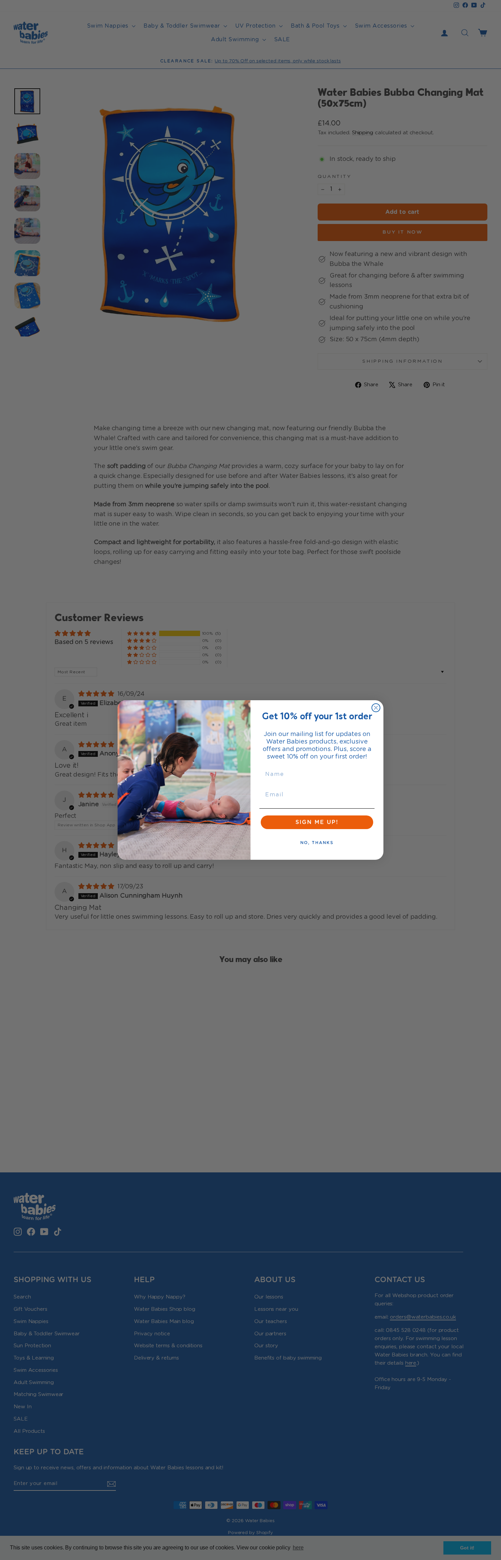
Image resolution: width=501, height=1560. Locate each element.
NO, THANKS (317, 843)
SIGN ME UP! (316, 822)
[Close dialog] (376, 708)
